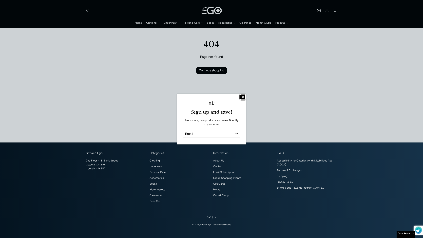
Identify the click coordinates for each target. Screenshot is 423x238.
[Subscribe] (236, 133)
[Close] (242, 97)
